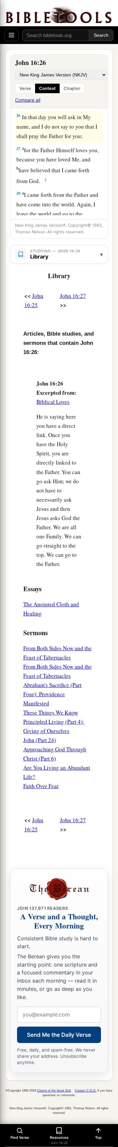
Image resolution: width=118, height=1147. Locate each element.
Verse (25, 88)
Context (47, 88)
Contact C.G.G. (85, 1090)
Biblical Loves (52, 402)
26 (18, 115)
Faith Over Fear (41, 786)
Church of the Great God (54, 1090)
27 (18, 148)
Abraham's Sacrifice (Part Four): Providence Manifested (52, 694)
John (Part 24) (39, 740)
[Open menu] (11, 35)
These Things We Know (50, 712)
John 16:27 (73, 296)
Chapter (72, 88)
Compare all (27, 100)
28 (18, 193)
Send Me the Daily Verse (59, 1035)
